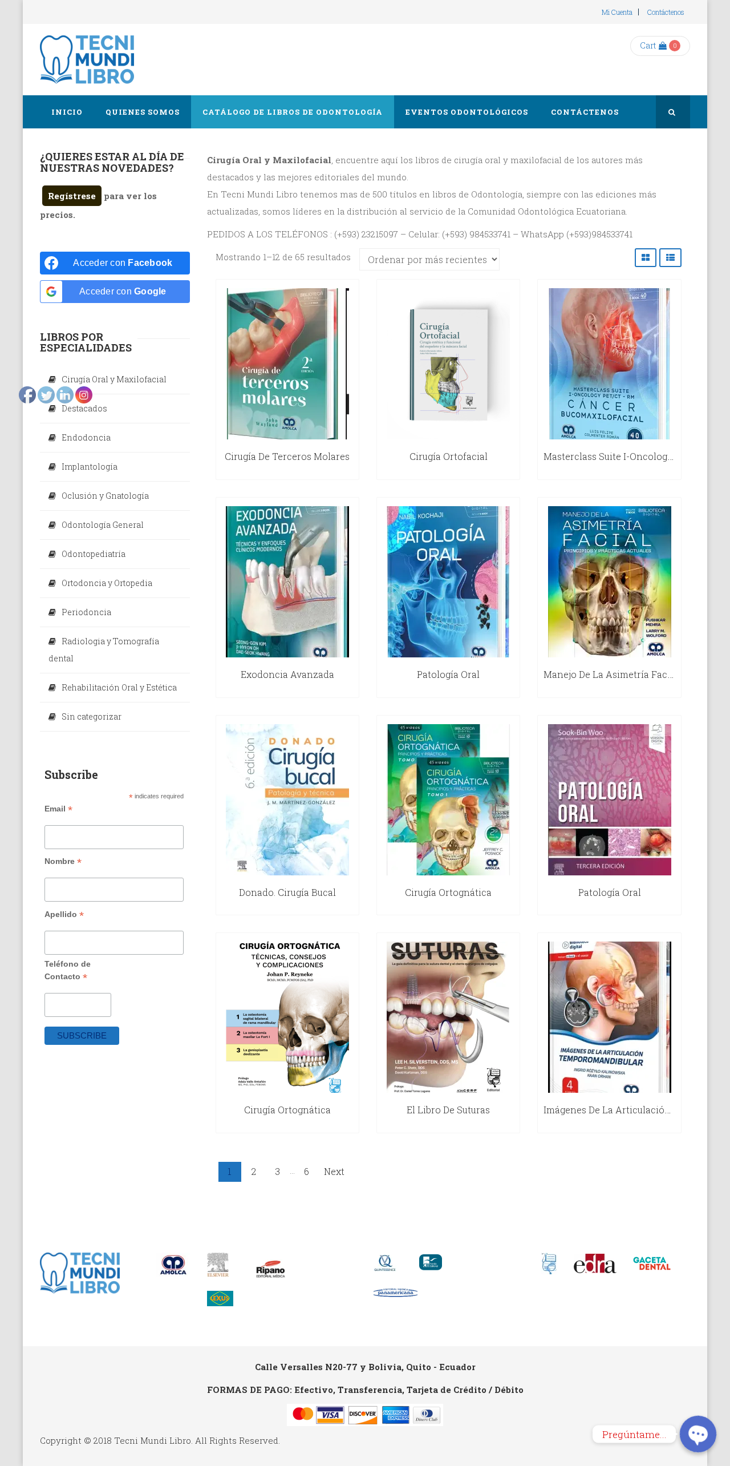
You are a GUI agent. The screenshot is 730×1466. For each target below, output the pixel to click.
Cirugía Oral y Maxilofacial (114, 379)
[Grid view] (645, 257)
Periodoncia (86, 612)
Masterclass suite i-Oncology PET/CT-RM (634, 456)
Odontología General (103, 524)
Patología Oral (448, 674)
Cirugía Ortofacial (448, 456)
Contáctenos (665, 12)
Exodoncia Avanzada (287, 674)
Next (334, 1171)
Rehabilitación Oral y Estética (119, 687)
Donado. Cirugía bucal (287, 892)
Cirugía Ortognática (287, 1110)
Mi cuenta (617, 12)
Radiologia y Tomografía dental (103, 650)
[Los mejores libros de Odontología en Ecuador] (87, 59)
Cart (648, 45)
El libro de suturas (448, 1110)
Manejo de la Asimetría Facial (611, 674)
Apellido (64, 914)
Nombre (63, 861)
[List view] (670, 257)
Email (58, 808)
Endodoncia (86, 437)
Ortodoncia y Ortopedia (107, 582)
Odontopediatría (93, 553)
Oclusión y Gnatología (105, 495)
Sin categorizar (91, 716)
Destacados (84, 408)
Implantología (89, 466)
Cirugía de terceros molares (287, 456)
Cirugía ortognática (448, 892)
